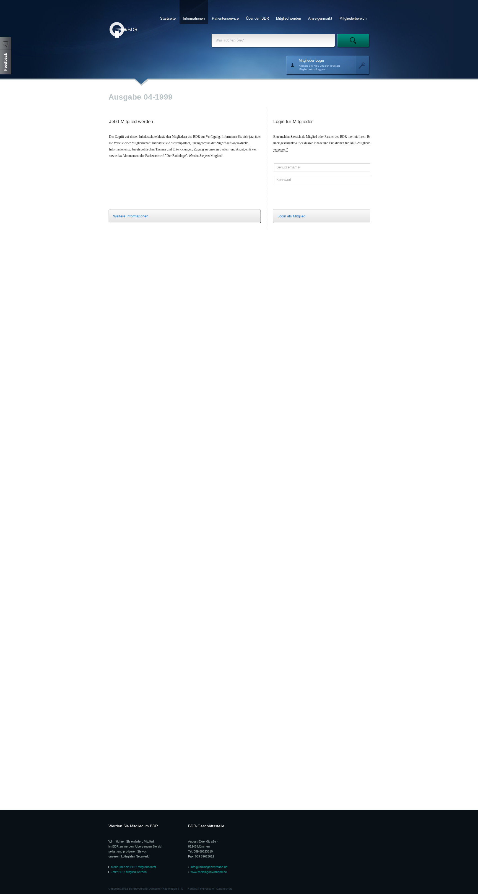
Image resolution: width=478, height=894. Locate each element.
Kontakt (193, 888)
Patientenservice (225, 18)
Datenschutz (224, 888)
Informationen (194, 18)
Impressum (207, 888)
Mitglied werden (288, 18)
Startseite (168, 18)
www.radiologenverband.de (209, 872)
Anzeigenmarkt (320, 18)
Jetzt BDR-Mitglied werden (129, 872)
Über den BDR (257, 18)
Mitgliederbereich (353, 18)
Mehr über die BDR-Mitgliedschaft (133, 867)
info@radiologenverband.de (209, 867)
